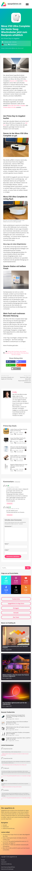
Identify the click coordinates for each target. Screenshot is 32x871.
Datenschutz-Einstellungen (7, 869)
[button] (11, 361)
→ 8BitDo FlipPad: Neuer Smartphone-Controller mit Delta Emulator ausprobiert (15, 754)
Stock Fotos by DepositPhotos (8, 867)
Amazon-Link (13, 81)
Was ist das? (20, 48)
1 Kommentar (19, 434)
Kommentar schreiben (21, 443)
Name (7, 544)
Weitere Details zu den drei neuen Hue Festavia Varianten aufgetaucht (16, 675)
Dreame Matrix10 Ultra (9, 107)
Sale (21, 351)
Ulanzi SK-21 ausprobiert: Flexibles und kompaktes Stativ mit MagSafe (18, 733)
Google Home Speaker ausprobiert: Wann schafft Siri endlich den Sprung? (18, 738)
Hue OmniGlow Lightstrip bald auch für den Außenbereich (15, 703)
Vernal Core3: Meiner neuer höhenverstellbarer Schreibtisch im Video (17, 722)
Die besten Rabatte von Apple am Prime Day (7, 378)
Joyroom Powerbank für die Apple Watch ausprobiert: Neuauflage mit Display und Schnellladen (15, 716)
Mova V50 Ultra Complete (20, 353)
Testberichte (16, 599)
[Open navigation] (27, 4)
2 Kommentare (13, 44)
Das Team (16, 617)
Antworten (9, 503)
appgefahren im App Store (16, 603)
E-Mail (7, 550)
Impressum (6, 826)
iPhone (9, 351)
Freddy (5, 44)
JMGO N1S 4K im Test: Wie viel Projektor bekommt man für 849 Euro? (17, 728)
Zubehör (24, 351)
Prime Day (23, 353)
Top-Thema (16, 351)
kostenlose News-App (23, 817)
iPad (12, 351)
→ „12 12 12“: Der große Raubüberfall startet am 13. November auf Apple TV (16, 776)
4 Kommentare (19, 460)
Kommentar (8, 526)
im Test (25, 81)
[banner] (11, 4)
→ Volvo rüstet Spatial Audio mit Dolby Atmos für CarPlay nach (13, 764)
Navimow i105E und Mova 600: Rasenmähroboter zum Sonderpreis (24, 380)
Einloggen (16, 608)
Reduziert (7, 353)
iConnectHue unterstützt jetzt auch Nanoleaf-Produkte (15, 647)
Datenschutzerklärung (8, 828)
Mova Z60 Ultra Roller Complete (16, 105)
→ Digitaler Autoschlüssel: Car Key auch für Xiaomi (11, 786)
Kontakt (16, 613)
